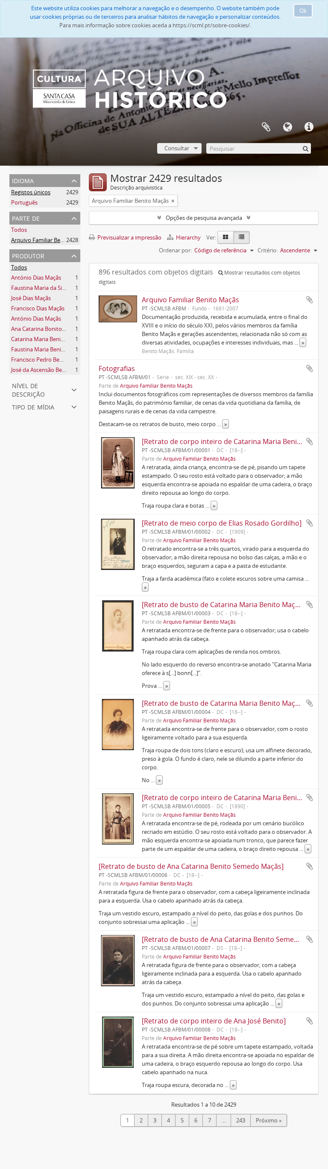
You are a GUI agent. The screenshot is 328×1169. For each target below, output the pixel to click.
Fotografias (117, 368)
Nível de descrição (28, 389)
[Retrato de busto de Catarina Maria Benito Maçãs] (223, 604)
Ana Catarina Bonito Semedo (47, 329)
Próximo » (268, 1120)
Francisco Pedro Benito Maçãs (49, 359)
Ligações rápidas (308, 127)
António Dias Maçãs (36, 277)
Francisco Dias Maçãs (37, 308)
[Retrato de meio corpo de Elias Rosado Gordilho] (222, 523)
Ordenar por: (175, 250)
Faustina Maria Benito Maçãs (47, 349)
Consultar (176, 148)
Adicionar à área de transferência (309, 299)
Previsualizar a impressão (128, 237)
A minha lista (266, 127)
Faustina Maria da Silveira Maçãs (52, 288)
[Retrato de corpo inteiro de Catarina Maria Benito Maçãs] (235, 441)
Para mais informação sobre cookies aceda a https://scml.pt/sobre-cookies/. (155, 25)
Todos (19, 230)
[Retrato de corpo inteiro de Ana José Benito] (214, 1021)
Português (24, 202)
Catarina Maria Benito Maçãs (47, 339)
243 (240, 1120)
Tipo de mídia (33, 406)
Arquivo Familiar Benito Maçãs (49, 240)
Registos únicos (30, 192)
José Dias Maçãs (31, 298)
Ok (303, 11)
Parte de (26, 217)
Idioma (287, 127)
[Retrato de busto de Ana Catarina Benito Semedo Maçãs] (191, 866)
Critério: (268, 250)
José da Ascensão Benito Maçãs (50, 370)
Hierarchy (188, 237)
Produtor (28, 255)
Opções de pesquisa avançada (204, 218)
